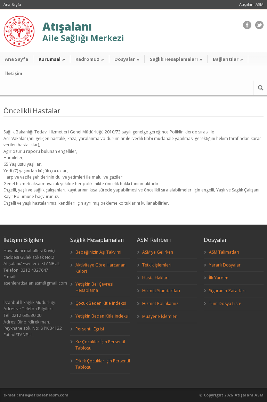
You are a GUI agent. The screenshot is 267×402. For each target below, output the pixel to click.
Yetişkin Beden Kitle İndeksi (102, 316)
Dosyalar (126, 59)
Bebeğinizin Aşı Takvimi (98, 252)
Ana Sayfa (12, 4)
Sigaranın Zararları (227, 291)
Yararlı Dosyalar (225, 265)
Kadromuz (89, 59)
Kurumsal (52, 59)
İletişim (13, 73)
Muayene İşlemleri (160, 316)
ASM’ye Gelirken (157, 252)
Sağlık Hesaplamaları (176, 59)
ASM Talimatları (224, 252)
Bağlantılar (228, 59)
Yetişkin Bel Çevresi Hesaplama (94, 287)
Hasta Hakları (155, 278)
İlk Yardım (218, 278)
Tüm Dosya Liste (225, 303)
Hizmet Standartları (161, 291)
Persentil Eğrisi (89, 329)
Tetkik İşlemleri (156, 265)
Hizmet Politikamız (160, 303)
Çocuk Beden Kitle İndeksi (100, 303)
